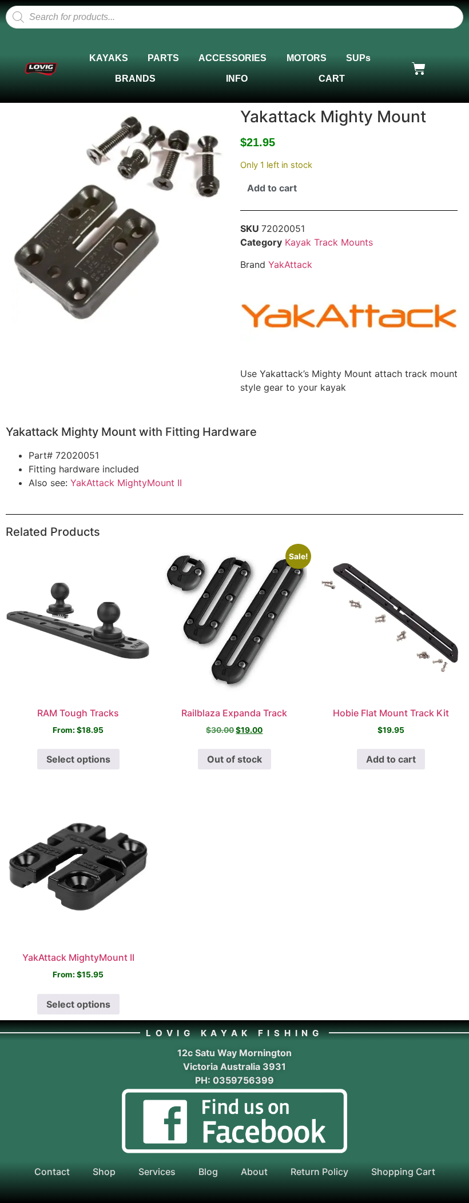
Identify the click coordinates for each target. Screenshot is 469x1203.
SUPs (358, 58)
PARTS (163, 58)
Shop (104, 1171)
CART (332, 78)
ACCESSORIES (232, 58)
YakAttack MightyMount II (126, 482)
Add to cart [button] (391, 759)
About (254, 1171)
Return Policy (319, 1171)
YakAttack (290, 264)
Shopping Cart (403, 1171)
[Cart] (418, 68)
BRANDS (135, 78)
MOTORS (307, 58)
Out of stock (234, 759)
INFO (237, 78)
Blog (208, 1171)
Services (157, 1171)
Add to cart (272, 188)
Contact (52, 1171)
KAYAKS (108, 58)
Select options (78, 759)
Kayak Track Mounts (329, 242)
